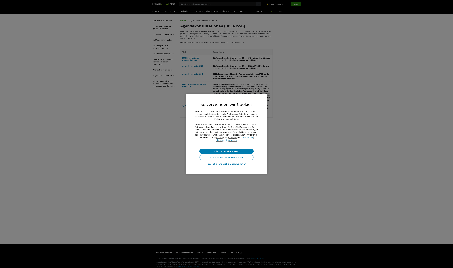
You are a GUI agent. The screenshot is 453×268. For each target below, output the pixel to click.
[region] (226, 134)
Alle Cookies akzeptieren (226, 151)
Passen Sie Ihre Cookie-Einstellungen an (226, 164)
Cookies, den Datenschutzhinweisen (235, 138)
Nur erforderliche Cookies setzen (226, 157)
